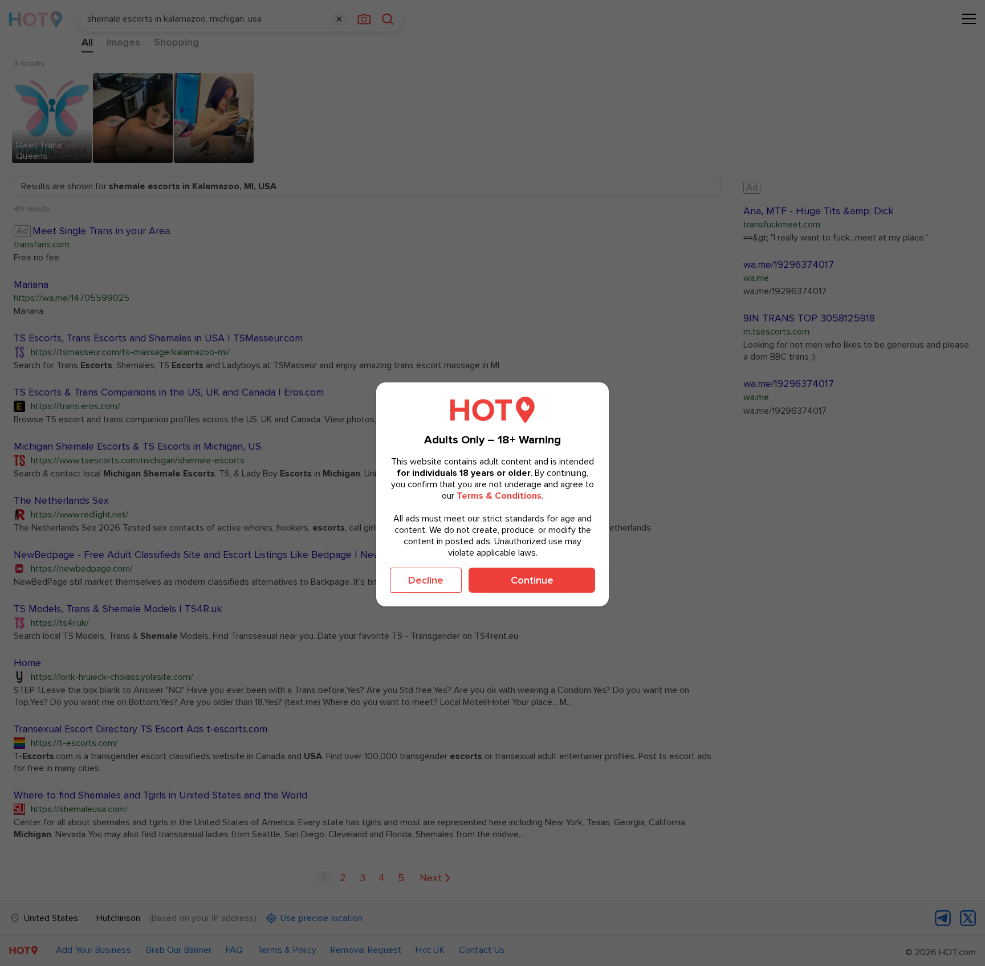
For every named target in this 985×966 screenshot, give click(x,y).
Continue (532, 580)
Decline (425, 580)
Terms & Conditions (499, 496)
